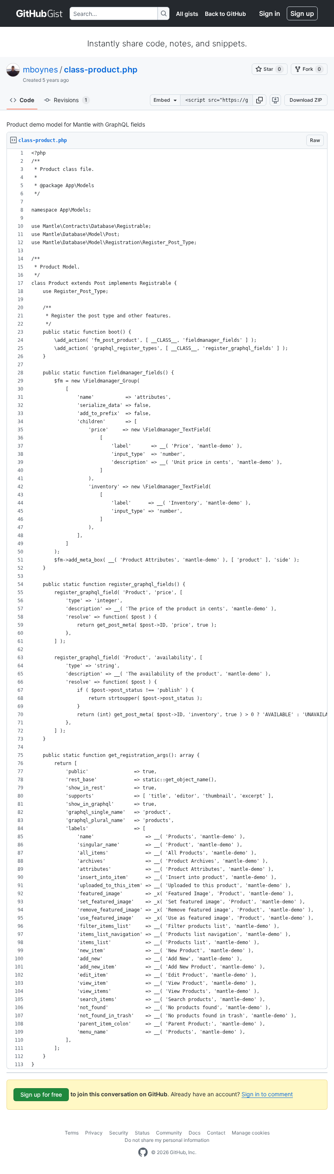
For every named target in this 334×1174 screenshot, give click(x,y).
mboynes (40, 69)
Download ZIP (306, 100)
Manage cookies (251, 1133)
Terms (72, 1133)
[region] (167, 609)
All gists (187, 13)
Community (169, 1133)
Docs (194, 1133)
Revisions (70, 99)
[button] (259, 100)
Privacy (94, 1133)
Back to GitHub (225, 13)
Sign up (302, 13)
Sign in (269, 13)
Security (118, 1133)
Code (27, 99)
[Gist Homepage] (39, 13)
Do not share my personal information (167, 1140)
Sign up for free (41, 1094)
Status (142, 1133)
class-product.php (101, 69)
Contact (216, 1133)
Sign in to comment (267, 1094)
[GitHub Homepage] (143, 1152)
